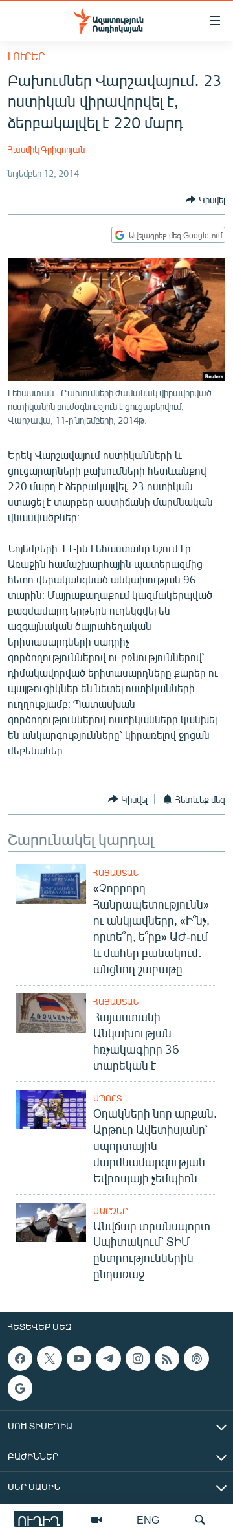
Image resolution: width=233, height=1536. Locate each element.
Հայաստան (116, 873)
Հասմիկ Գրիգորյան (46, 149)
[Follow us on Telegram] (108, 1358)
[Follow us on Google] (20, 1388)
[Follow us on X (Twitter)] (49, 1358)
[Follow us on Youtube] (79, 1358)
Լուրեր (26, 56)
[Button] (205, 199)
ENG (148, 1519)
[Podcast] (196, 1358)
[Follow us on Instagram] (138, 1358)
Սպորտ (107, 1098)
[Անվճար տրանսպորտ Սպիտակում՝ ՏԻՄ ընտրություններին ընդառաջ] (51, 1222)
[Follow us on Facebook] (20, 1358)
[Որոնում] (200, 1520)
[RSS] (167, 1358)
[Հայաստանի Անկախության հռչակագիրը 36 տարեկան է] (51, 1013)
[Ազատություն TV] (96, 1520)
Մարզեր (110, 1211)
